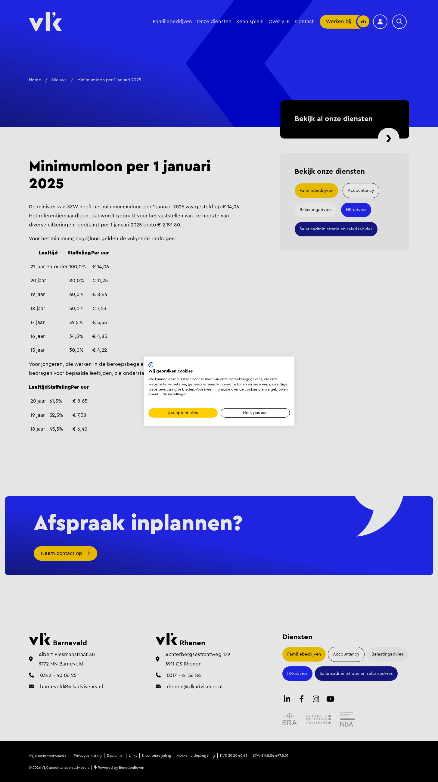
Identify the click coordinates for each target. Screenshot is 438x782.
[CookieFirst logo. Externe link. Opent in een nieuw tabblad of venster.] (150, 364)
